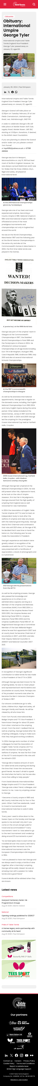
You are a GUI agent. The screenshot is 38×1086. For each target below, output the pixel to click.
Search (34, 4)
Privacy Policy (29, 1061)
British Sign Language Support (19, 1069)
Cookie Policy (8, 1063)
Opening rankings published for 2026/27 (18, 915)
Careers (18, 1061)
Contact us (7, 1061)
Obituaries (9, 16)
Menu (5, 4)
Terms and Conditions (25, 1063)
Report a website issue (19, 1066)
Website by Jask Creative (19, 1080)
